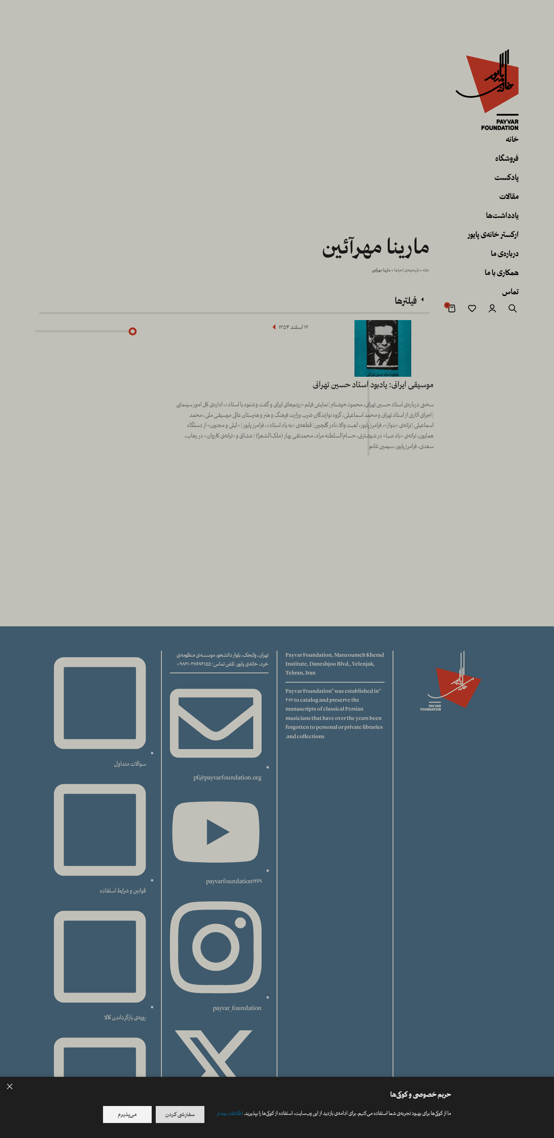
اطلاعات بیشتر (230, 1113)
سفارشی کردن (180, 1114)
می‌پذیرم (127, 1114)
